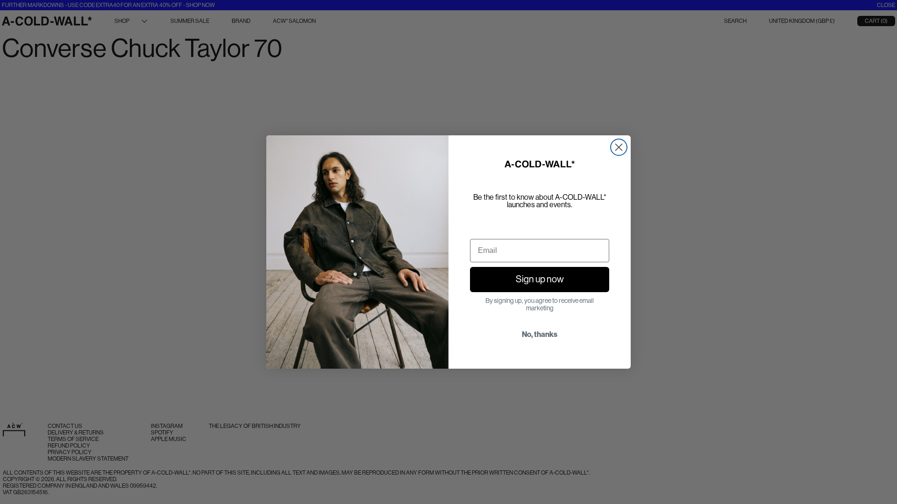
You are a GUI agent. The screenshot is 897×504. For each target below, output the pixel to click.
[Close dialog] (619, 147)
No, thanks (539, 334)
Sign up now (540, 279)
